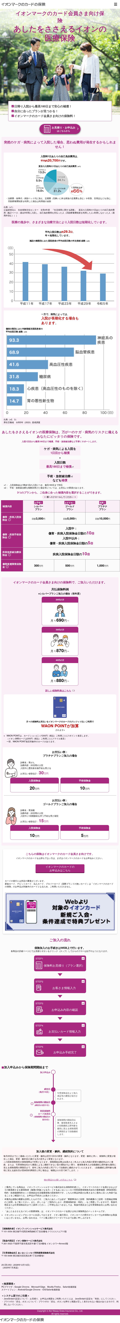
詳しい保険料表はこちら (58, 690)
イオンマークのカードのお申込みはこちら (60, 868)
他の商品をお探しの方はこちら (58, 1179)
